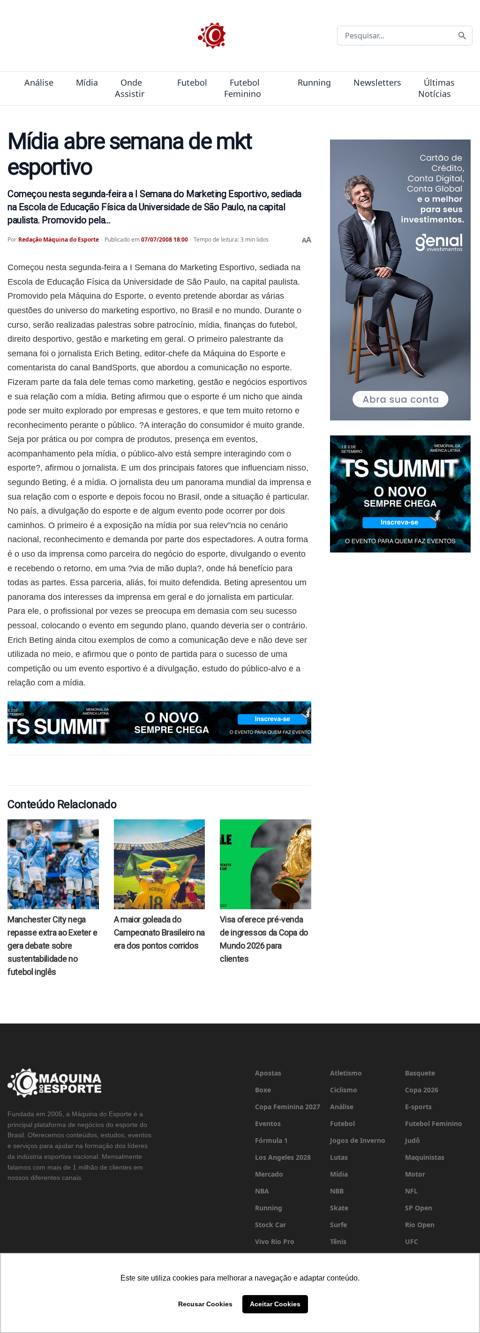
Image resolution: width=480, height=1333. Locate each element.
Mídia (87, 82)
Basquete (420, 1072)
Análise (38, 82)
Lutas (339, 1157)
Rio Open (420, 1224)
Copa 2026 (421, 1089)
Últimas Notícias (436, 88)
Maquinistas (424, 1157)
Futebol (192, 82)
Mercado (269, 1174)
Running (314, 82)
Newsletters (377, 82)
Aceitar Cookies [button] (275, 1304)
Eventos (268, 1123)
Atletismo (346, 1072)
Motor (415, 1174)
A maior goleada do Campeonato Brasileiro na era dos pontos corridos (159, 932)
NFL (411, 1190)
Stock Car (270, 1224)
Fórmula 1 (271, 1140)
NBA (262, 1190)
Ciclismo (343, 1089)
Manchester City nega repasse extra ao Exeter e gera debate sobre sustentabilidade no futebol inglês (53, 945)
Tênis (338, 1241)
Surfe (338, 1224)
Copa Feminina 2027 (287, 1106)
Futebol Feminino (242, 88)
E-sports (418, 1106)
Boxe (263, 1089)
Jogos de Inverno (357, 1140)
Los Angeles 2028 (283, 1157)
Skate (339, 1207)
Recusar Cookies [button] (205, 1304)
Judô (412, 1140)
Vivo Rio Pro (274, 1241)
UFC (411, 1241)
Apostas (268, 1072)
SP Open (418, 1207)
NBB (337, 1190)
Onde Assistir (129, 88)
